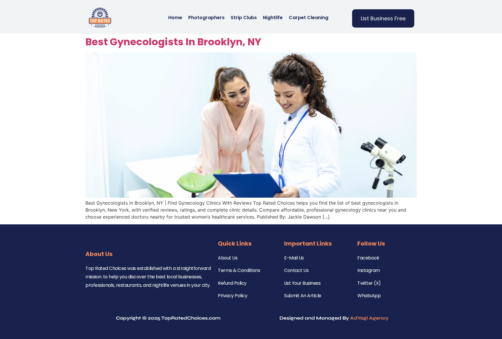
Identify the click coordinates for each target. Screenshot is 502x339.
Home (175, 17)
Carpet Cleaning (308, 17)
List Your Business (302, 283)
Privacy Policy (232, 295)
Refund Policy (232, 283)
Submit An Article (302, 295)
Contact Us (296, 270)
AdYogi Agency (369, 318)
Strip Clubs (244, 17)
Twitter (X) (369, 283)
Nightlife (273, 17)
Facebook (368, 258)
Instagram (368, 270)
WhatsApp (369, 295)
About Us (227, 258)
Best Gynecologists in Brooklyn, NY (173, 42)
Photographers (206, 17)
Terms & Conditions (239, 270)
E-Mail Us (294, 258)
